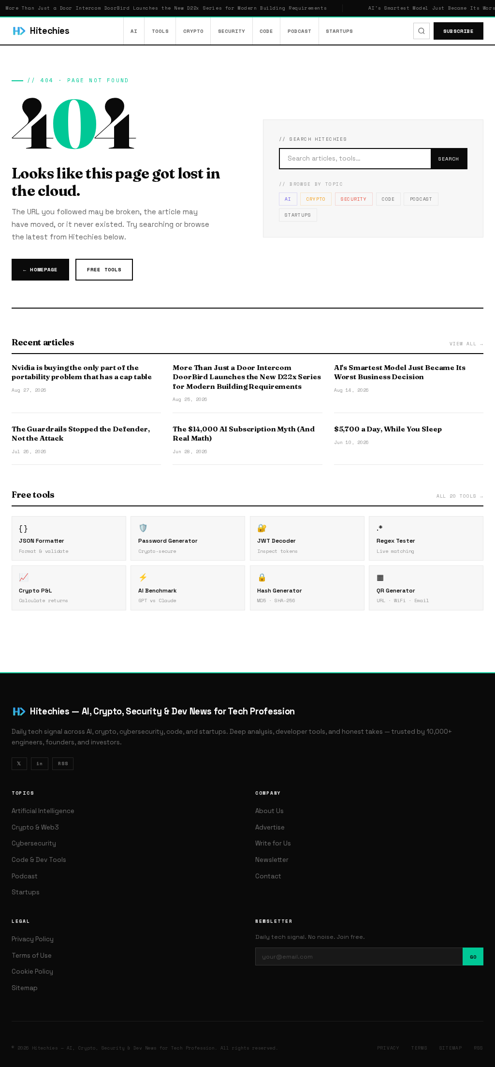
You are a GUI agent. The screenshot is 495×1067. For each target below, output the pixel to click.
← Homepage (40, 269)
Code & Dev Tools (39, 860)
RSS (63, 763)
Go (473, 957)
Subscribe (458, 31)
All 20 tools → (460, 495)
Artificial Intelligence (43, 811)
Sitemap (25, 988)
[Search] (421, 31)
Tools (160, 31)
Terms (419, 1048)
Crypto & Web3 (35, 827)
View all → (466, 343)
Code (266, 31)
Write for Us (273, 843)
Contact (268, 876)
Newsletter (272, 860)
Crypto (193, 31)
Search (448, 159)
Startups (339, 31)
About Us (269, 811)
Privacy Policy (33, 939)
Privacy (388, 1048)
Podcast (299, 31)
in (39, 763)
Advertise (270, 827)
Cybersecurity (34, 843)
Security (231, 31)
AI (134, 31)
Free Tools (104, 269)
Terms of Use (32, 955)
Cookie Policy (32, 971)
